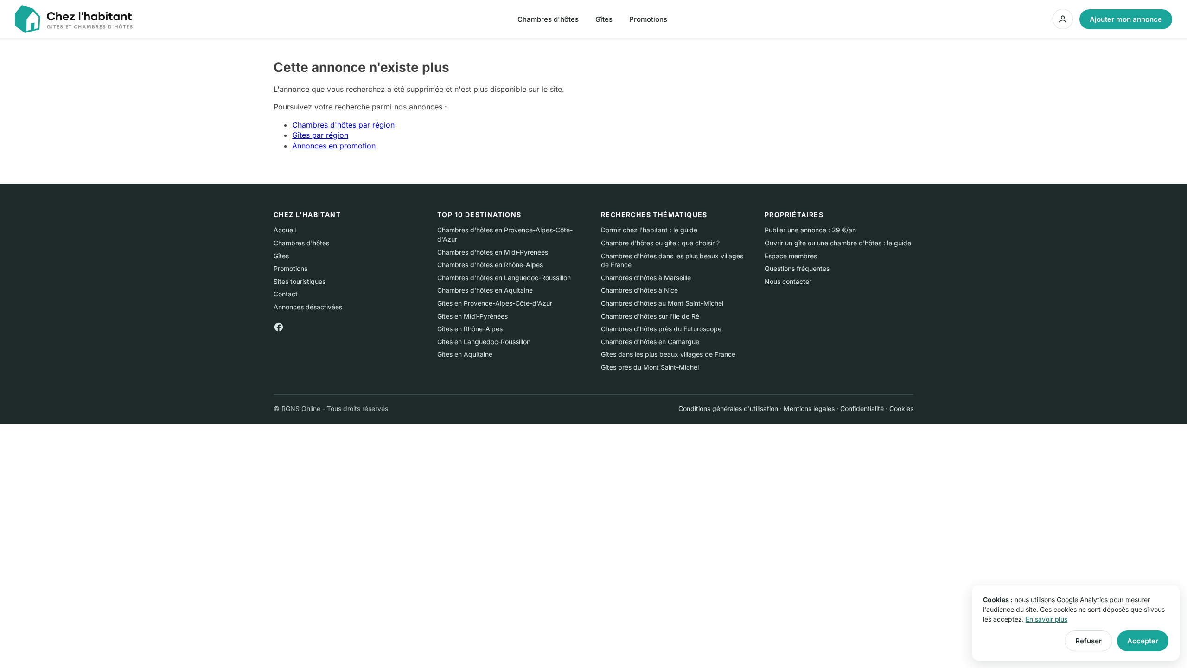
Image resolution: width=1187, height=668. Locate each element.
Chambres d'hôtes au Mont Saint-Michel (662, 303)
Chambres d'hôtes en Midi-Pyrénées (492, 252)
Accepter (1142, 640)
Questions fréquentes (797, 268)
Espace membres (791, 256)
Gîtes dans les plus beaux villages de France (668, 354)
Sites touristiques (299, 281)
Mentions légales (809, 408)
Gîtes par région (320, 135)
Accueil (285, 230)
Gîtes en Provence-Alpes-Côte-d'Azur (494, 303)
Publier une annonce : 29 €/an (810, 230)
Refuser (1088, 640)
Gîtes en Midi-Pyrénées (472, 316)
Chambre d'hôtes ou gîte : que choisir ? (660, 243)
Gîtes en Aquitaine (464, 354)
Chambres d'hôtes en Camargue (650, 342)
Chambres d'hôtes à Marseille (646, 278)
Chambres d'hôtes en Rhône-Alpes (490, 265)
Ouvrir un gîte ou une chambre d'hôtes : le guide (838, 243)
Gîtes (604, 19)
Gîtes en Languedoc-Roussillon (483, 342)
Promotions (648, 19)
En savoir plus (1046, 619)
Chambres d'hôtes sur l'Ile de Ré (650, 316)
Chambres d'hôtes (548, 19)
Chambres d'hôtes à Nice (639, 290)
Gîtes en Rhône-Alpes (470, 329)
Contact (286, 294)
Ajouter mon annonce (1126, 19)
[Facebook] (279, 326)
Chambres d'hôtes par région (343, 124)
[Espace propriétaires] (1063, 19)
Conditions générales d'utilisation (728, 408)
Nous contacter (788, 281)
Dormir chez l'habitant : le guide (649, 230)
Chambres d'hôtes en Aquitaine (485, 290)
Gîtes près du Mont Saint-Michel (650, 367)
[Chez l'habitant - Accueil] (74, 19)
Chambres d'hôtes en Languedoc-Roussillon (504, 278)
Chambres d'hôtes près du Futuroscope (661, 329)
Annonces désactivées (308, 307)
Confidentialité (862, 408)
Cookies (901, 408)
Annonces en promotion (334, 145)
